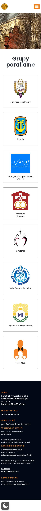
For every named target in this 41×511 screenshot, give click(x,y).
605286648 (6, 434)
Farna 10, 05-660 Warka (13, 404)
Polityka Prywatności (10, 471)
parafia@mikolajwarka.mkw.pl (15, 424)
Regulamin (5, 468)
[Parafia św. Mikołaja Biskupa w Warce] (4, 6)
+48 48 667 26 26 (10, 414)
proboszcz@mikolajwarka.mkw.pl (15, 442)
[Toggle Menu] (36, 6)
